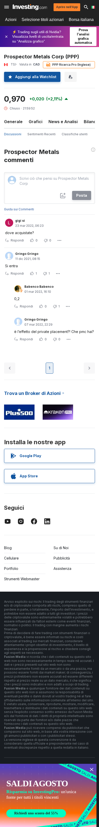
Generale (13, 121)
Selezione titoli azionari (43, 19)
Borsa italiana (81, 19)
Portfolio (11, 568)
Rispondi (17, 240)
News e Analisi (63, 121)
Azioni (10, 19)
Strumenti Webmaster (22, 579)
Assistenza (62, 568)
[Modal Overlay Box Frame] (48, 795)
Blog (8, 548)
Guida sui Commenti (19, 209)
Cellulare (11, 558)
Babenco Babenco (39, 286)
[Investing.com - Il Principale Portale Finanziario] (30, 7)
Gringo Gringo (26, 254)
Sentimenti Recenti (41, 134)
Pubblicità (62, 558)
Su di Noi (61, 548)
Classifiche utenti (75, 134)
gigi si (20, 220)
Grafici (35, 121)
